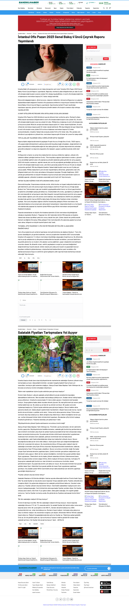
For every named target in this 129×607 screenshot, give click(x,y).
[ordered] (39, 320)
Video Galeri (76, 585)
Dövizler (39, 12)
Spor (55, 8)
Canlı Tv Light (22, 587)
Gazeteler (96, 8)
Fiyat (20, 523)
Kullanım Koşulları (75, 605)
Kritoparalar (66, 12)
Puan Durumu (65, 575)
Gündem (39, 8)
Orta (38, 258)
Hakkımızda (46, 605)
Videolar (79, 8)
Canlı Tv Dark (36, 582)
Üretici (42, 523)
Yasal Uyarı (83, 605)
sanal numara (36, 592)
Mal (30, 523)
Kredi (99, 12)
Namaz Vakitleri (30, 575)
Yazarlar (87, 8)
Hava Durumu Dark (23, 582)
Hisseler (51, 12)
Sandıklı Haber (21, 33)
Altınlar (45, 12)
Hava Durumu (53, 575)
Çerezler (65, 605)
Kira (29, 258)
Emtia (93, 12)
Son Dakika (21, 8)
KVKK (69, 605)
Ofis (33, 258)
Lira (25, 523)
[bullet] (41, 320)
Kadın (61, 8)
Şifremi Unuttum (88, 587)
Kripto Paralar (106, 575)
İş (24, 258)
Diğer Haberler (81, 12)
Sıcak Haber (76, 592)
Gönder (23, 320)
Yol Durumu (94, 575)
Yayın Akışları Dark (37, 585)
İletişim (51, 605)
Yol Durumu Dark (22, 585)
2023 (20, 258)
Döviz (88, 12)
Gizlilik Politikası (58, 605)
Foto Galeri (70, 8)
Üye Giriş (86, 582)
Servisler (30, 8)
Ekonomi (48, 8)
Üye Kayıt (86, 585)
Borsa (73, 12)
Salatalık (35, 523)
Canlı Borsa (31, 12)
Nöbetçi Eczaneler (37, 587)
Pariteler (58, 12)
